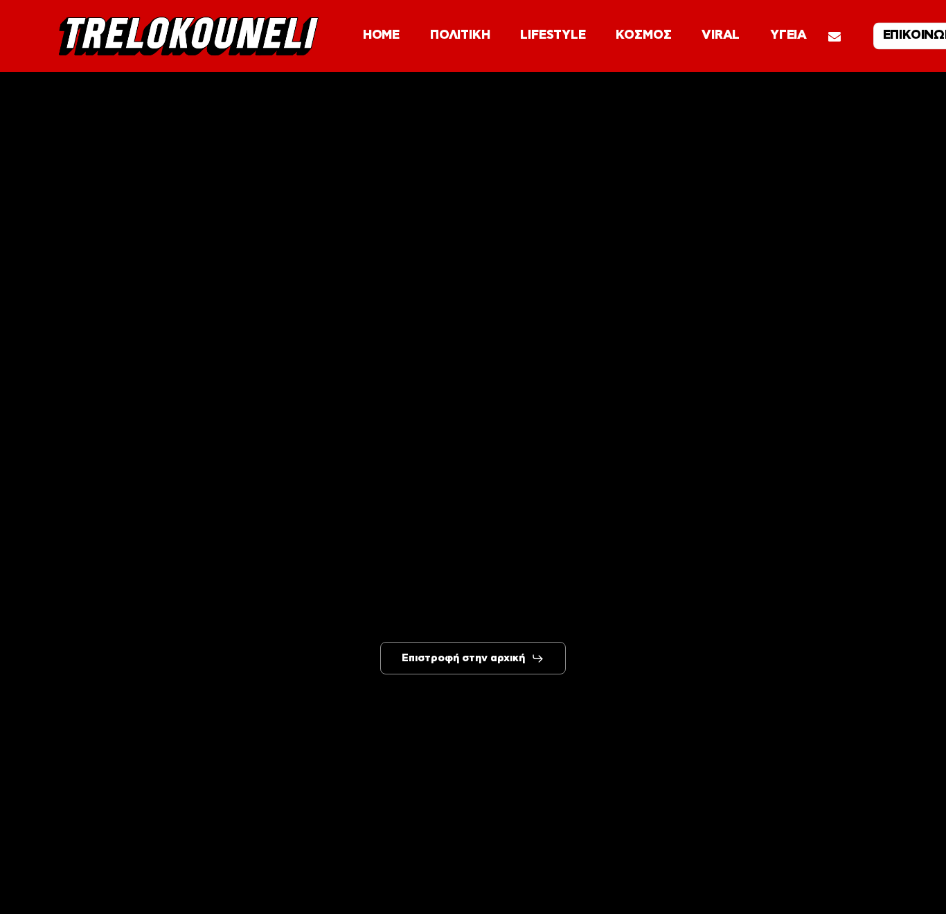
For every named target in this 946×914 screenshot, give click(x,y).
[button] (473, 658)
